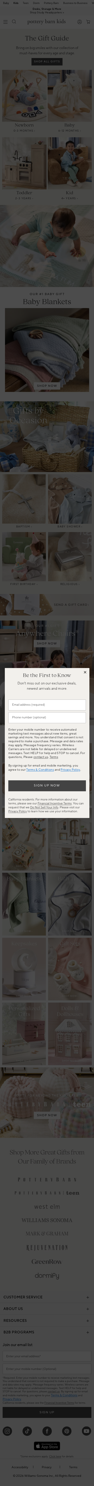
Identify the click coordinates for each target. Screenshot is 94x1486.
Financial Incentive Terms (55, 804)
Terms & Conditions (40, 770)
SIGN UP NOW (47, 786)
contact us (40, 757)
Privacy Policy (70, 770)
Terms (54, 757)
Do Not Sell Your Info (44, 807)
